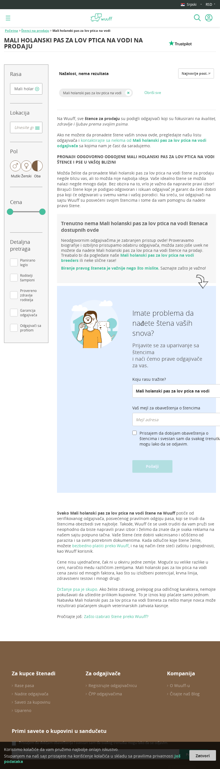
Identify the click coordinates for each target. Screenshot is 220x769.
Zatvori (203, 755)
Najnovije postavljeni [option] (200, 73)
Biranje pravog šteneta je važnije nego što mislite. (110, 268)
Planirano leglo (27, 262)
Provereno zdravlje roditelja (28, 295)
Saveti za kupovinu (32, 702)
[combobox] (26, 89)
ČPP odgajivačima (105, 694)
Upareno (23, 710)
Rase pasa (24, 685)
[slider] (10, 212)
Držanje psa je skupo (77, 589)
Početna (11, 31)
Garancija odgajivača (28, 312)
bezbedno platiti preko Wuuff (100, 545)
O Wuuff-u (180, 685)
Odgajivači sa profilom (30, 327)
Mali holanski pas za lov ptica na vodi (92, 93)
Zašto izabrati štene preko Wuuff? (116, 616)
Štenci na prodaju (35, 31)
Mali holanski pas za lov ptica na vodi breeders (127, 257)
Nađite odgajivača (31, 694)
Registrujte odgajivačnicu (113, 685)
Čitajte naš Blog (185, 694)
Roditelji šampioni (27, 277)
